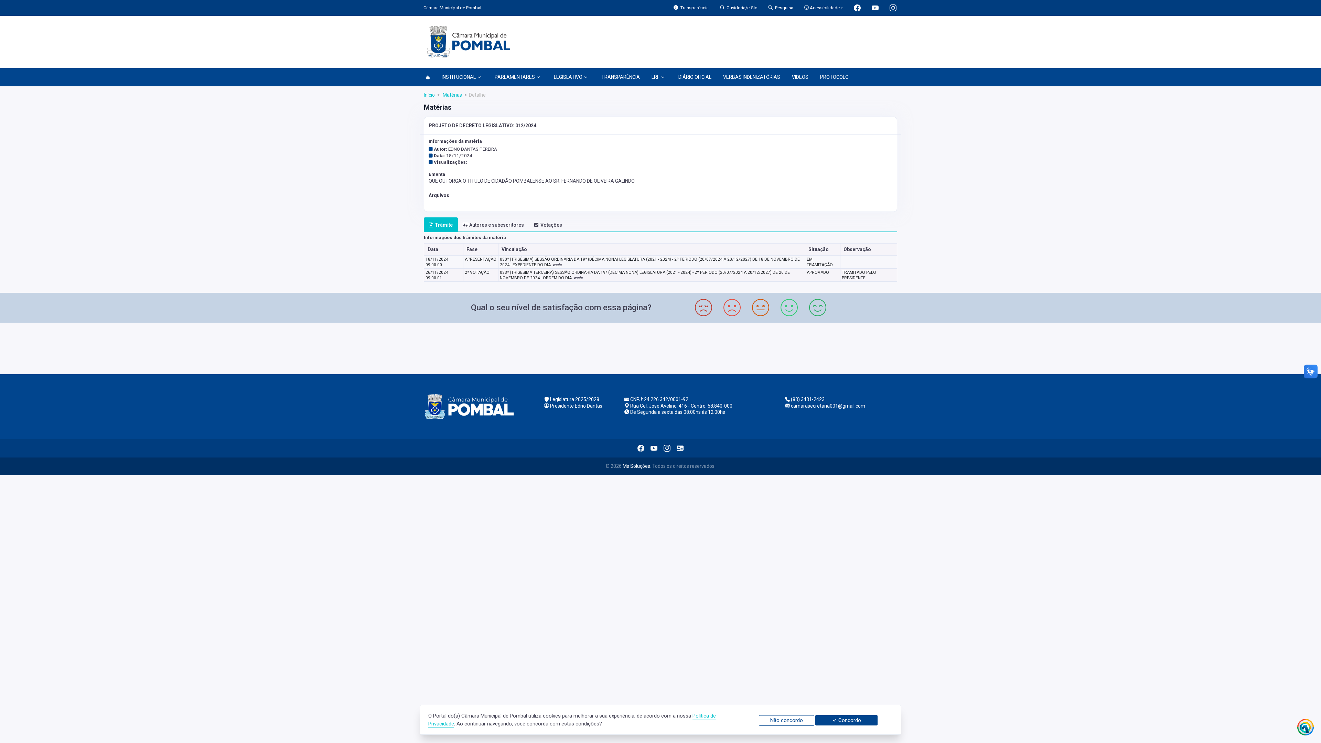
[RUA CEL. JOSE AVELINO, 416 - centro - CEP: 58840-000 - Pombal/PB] (660, 348)
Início (429, 95)
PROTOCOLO (834, 77)
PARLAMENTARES (515, 77)
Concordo (849, 720)
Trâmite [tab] (444, 225)
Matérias (452, 95)
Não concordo (786, 720)
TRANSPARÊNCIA (620, 77)
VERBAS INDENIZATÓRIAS (751, 77)
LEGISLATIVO (568, 77)
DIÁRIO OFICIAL (694, 77)
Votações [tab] (551, 225)
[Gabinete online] (680, 448)
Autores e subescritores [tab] (496, 225)
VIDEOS (800, 77)
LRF (655, 77)
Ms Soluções (636, 466)
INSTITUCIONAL (459, 77)
